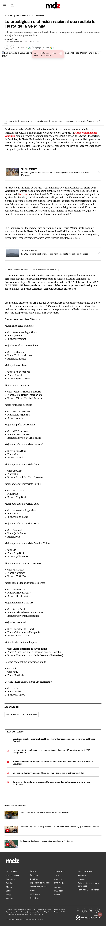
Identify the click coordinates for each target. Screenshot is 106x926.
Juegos (57, 887)
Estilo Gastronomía (38, 887)
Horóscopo (59, 879)
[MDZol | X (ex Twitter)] (98, 911)
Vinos (8, 895)
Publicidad (82, 875)
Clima (56, 875)
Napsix (57, 895)
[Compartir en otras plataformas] (12, 47)
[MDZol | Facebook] (78, 911)
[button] (4, 5)
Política (33, 871)
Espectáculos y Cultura (40, 883)
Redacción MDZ (11, 39)
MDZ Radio (59, 883)
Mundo (9, 887)
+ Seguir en (22, 47)
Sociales (9, 898)
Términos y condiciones (88, 890)
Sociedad (9, 16)
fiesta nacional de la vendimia (21, 714)
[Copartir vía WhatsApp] (7, 47)
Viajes (32, 890)
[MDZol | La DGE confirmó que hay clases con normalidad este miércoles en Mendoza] (98, 252)
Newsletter (35, 898)
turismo (24, 194)
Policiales (10, 883)
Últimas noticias (13, 875)
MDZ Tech (58, 891)
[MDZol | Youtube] (91, 911)
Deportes (34, 879)
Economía (10, 879)
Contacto (82, 879)
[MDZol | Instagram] (84, 911)
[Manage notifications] (100, 914)
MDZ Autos (35, 894)
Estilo (8, 891)
